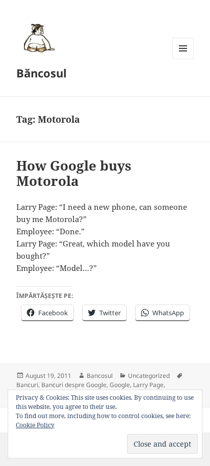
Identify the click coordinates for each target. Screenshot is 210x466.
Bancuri (27, 384)
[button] (37, 37)
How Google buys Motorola (74, 173)
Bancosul (100, 375)
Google (120, 384)
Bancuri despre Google (74, 384)
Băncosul (41, 72)
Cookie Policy (35, 425)
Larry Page (148, 384)
